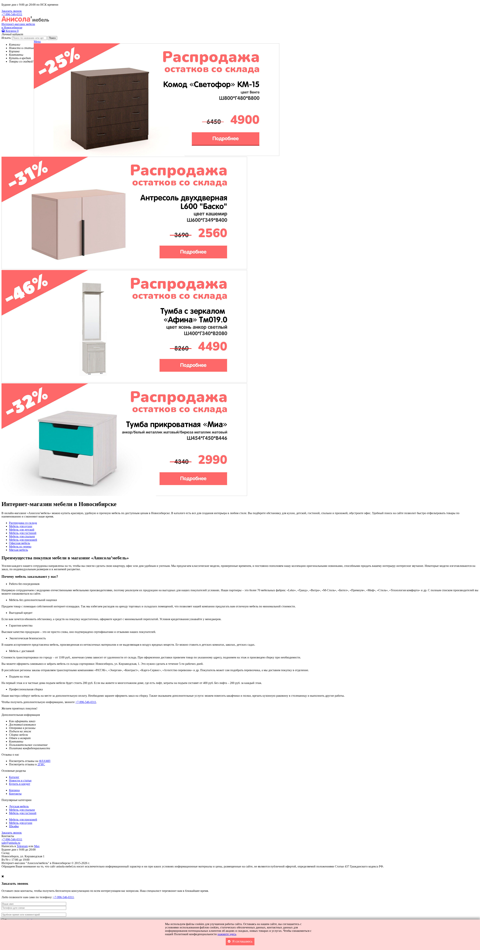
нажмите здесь (227, 934)
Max (37, 846)
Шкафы (14, 826)
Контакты (15, 793)
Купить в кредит (19, 783)
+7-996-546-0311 (12, 14)
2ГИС (41, 764)
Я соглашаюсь (242, 941)
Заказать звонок (12, 11)
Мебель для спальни (22, 809)
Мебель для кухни (20, 822)
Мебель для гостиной (22, 813)
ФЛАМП (44, 761)
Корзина (12, 30)
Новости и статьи (20, 780)
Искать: (6, 37)
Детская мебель (19, 806)
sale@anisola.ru (11, 842)
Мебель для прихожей (23, 819)
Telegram (22, 846)
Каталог (14, 777)
